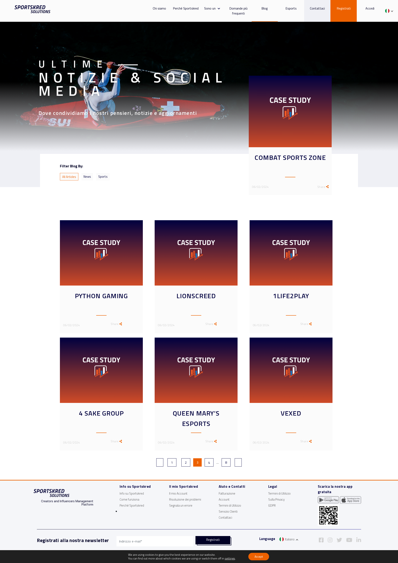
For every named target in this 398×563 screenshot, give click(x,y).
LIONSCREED (196, 296)
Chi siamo (159, 8)
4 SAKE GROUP (101, 413)
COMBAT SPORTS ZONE (290, 157)
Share (321, 187)
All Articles (69, 176)
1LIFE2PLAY (291, 296)
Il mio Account (178, 493)
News (87, 176)
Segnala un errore (180, 505)
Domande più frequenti (238, 11)
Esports (291, 8)
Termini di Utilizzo (230, 505)
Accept (259, 556)
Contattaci (317, 8)
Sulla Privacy (276, 499)
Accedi (369, 8)
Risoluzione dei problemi (185, 499)
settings (230, 558)
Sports (103, 176)
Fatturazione (227, 493)
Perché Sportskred (186, 8)
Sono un (210, 8)
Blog (264, 8)
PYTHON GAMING (101, 296)
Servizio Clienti (228, 511)
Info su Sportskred (132, 493)
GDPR (272, 505)
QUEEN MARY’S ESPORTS (196, 418)
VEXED (291, 413)
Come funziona (129, 499)
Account (224, 499)
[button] (218, 8)
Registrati (344, 8)
